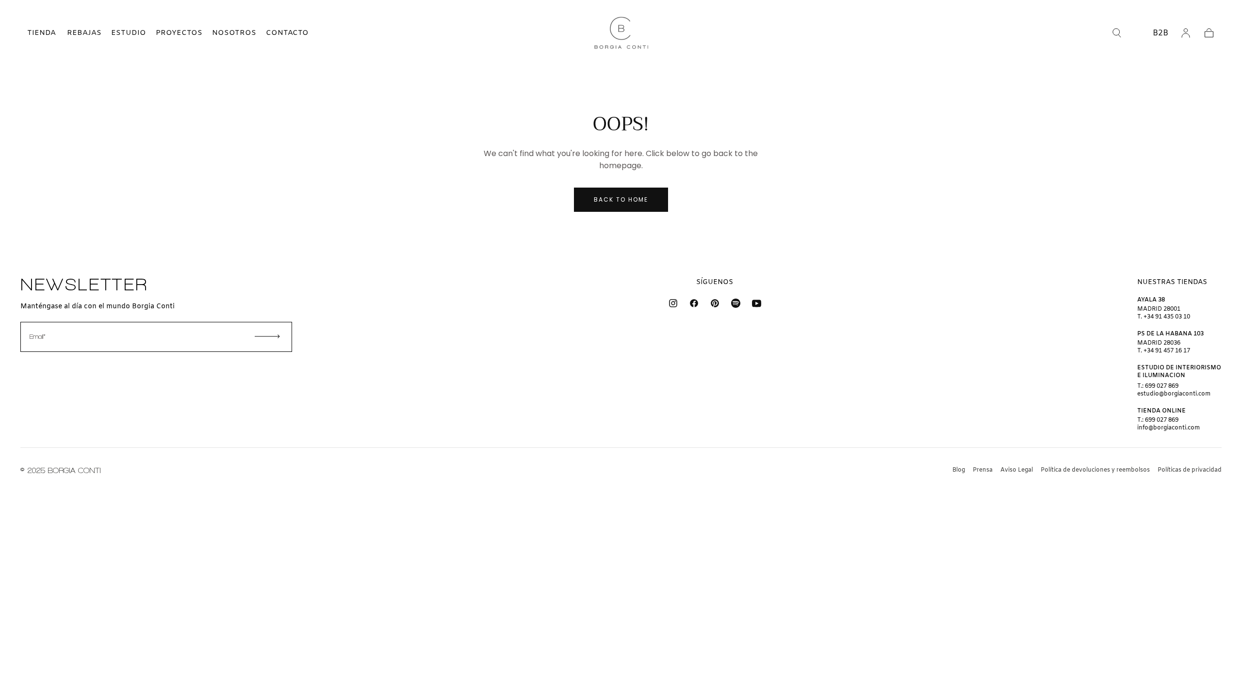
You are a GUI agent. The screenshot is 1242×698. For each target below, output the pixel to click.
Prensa (983, 470)
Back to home (621, 199)
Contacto (287, 33)
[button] (33, 33)
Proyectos (179, 33)
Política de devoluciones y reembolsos (1095, 470)
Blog (958, 470)
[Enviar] (267, 336)
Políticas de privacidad (1190, 470)
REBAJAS (84, 33)
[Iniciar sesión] (1186, 33)
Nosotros (234, 33)
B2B (1160, 33)
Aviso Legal (1016, 470)
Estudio (128, 33)
